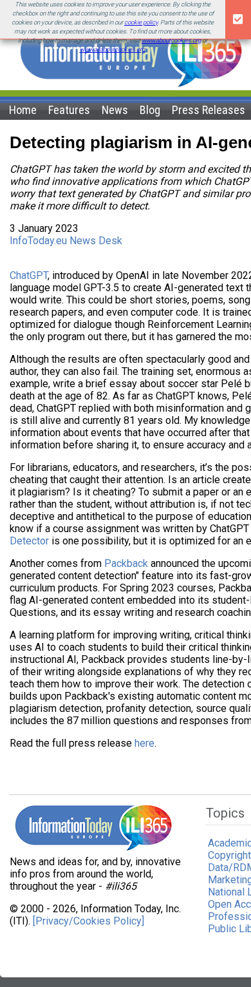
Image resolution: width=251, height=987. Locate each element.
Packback (126, 563)
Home (23, 110)
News (115, 110)
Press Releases (208, 110)
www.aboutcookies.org (171, 40)
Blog (150, 110)
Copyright (229, 855)
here (144, 743)
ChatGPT (29, 275)
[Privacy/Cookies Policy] (88, 921)
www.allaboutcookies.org (112, 49)
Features (69, 110)
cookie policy (141, 22)
